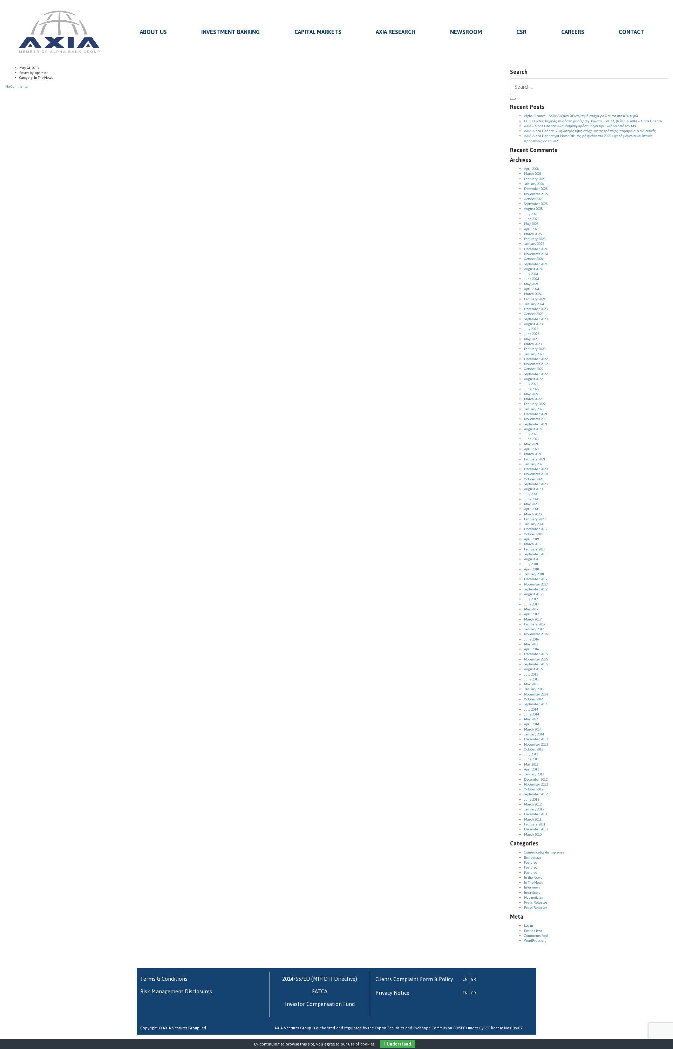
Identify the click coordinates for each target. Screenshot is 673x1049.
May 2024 (531, 284)
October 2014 (533, 699)
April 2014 (531, 724)
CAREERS (572, 32)
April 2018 (531, 569)
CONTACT (631, 32)
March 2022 (533, 399)
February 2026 (534, 179)
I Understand (397, 1044)
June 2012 (531, 799)
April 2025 (531, 229)
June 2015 (531, 679)
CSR (521, 32)
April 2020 (531, 509)
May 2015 (531, 684)
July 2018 (531, 564)
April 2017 (531, 614)
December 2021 (536, 414)
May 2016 (531, 644)
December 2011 (536, 814)
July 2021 (531, 434)
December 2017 (536, 579)
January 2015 (534, 689)
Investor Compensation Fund (320, 1004)
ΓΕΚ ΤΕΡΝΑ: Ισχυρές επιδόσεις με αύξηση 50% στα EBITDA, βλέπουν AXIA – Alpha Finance (593, 121)
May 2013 (531, 764)
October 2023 (533, 314)
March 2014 (533, 729)
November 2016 (536, 634)
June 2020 (531, 499)
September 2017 (536, 589)
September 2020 (536, 484)
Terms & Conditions (164, 979)
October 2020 (533, 479)
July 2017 (531, 599)
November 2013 (536, 744)
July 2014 (531, 709)
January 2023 (534, 354)
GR (473, 979)
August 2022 (533, 379)
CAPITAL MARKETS (317, 32)
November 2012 (536, 784)
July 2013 (531, 754)
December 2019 (536, 529)
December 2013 (536, 739)
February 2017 (534, 624)
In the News (533, 877)
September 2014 (536, 704)
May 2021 (531, 444)
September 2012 (536, 794)
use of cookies (361, 1044)
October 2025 (533, 199)
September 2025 (536, 204)
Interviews (532, 887)
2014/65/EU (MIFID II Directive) (319, 979)
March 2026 (533, 174)
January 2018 (534, 574)
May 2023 (531, 339)
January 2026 (534, 184)
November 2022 (536, 364)
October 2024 (533, 259)
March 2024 (533, 294)
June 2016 (531, 639)
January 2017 (534, 629)
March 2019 (533, 544)
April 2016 (531, 649)
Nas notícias (533, 897)
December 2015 (536, 654)
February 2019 (534, 549)
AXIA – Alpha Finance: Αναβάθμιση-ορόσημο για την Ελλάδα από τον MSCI (581, 126)
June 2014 (531, 714)
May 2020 (531, 504)
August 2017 (533, 594)
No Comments (16, 86)
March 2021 (533, 454)
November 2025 (536, 194)
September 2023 (536, 319)
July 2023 (531, 329)
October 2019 (533, 534)
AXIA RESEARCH (395, 32)
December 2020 (536, 469)
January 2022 (534, 409)
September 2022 (536, 374)
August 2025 (533, 209)
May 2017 (531, 609)
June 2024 (531, 279)
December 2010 (536, 829)
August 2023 (533, 324)
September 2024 (536, 264)
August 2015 (533, 669)
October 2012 (533, 789)
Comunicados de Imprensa (544, 852)
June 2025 (531, 219)
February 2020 (534, 519)
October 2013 (533, 749)
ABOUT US (153, 32)
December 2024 (536, 249)
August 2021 (533, 429)
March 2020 (533, 514)
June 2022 (531, 389)
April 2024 (531, 289)
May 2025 (531, 224)
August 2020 (533, 489)
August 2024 (533, 269)
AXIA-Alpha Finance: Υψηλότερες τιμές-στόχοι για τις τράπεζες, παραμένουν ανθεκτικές (590, 131)
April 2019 (531, 539)
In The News (533, 882)
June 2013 (531, 759)
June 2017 (531, 604)
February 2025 (534, 239)
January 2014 (534, 734)
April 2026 (531, 169)
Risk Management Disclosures (176, 991)
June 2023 (531, 334)
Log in (528, 925)
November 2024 (536, 254)
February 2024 (534, 299)
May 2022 (531, 394)
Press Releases (536, 902)
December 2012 (536, 779)
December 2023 (536, 309)
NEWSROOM (466, 32)
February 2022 (534, 404)
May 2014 (531, 719)
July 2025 (531, 214)
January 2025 (534, 244)
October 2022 (533, 369)
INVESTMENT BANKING (230, 32)
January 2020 (534, 524)
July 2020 (531, 494)
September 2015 (536, 664)
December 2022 (536, 359)
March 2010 (533, 834)
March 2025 (533, 234)
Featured (530, 862)
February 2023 (534, 349)
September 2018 (536, 554)
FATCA (319, 991)
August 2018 (533, 559)
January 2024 (534, 304)
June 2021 (531, 439)
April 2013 (531, 769)
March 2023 (533, 344)
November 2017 (536, 584)
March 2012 (533, 804)
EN (465, 979)
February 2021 (534, 459)
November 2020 (536, 474)
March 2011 (533, 819)
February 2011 (534, 824)
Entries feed (533, 931)
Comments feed (536, 936)
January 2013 (534, 774)
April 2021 (531, 449)
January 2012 (534, 809)
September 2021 (536, 424)
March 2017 (533, 619)
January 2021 (534, 464)
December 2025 (536, 189)
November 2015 (536, 659)
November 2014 (536, 694)
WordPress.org (535, 940)
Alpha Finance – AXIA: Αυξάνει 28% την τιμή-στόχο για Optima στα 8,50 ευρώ (581, 116)
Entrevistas (533, 857)
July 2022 (531, 384)
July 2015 (531, 674)
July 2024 (531, 274)
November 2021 (536, 419)
